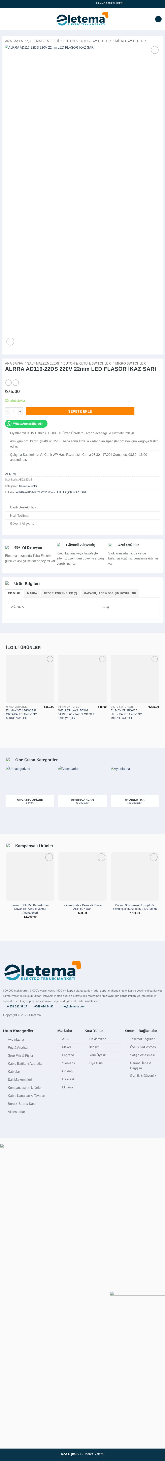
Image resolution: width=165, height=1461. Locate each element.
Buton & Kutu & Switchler (87, 41)
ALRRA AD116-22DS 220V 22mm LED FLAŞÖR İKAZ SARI (51, 492)
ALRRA (10, 474)
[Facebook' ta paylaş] (12, 501)
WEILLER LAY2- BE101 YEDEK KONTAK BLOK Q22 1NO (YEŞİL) (76, 714)
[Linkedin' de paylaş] (32, 501)
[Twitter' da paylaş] (17, 501)
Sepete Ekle (80, 411)
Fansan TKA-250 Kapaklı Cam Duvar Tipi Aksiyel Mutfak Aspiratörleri (30, 909)
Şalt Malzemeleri (43, 41)
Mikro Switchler (130, 41)
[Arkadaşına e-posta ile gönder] (22, 501)
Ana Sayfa (14, 41)
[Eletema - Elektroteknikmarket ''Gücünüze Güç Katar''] (82, 19)
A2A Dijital (68, 1454)
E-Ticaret (86, 1454)
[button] (5, 19)
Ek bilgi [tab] (14, 593)
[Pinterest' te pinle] (27, 501)
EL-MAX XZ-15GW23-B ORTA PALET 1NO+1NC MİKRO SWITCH (21, 714)
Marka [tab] (32, 593)
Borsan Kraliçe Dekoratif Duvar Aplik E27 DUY (82, 907)
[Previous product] (16, 382)
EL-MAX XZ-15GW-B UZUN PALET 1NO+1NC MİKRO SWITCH (126, 714)
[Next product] (8, 382)
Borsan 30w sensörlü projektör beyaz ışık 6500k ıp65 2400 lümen (135, 907)
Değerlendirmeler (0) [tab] (60, 593)
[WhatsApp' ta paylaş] (7, 501)
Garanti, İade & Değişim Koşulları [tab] (110, 593)
